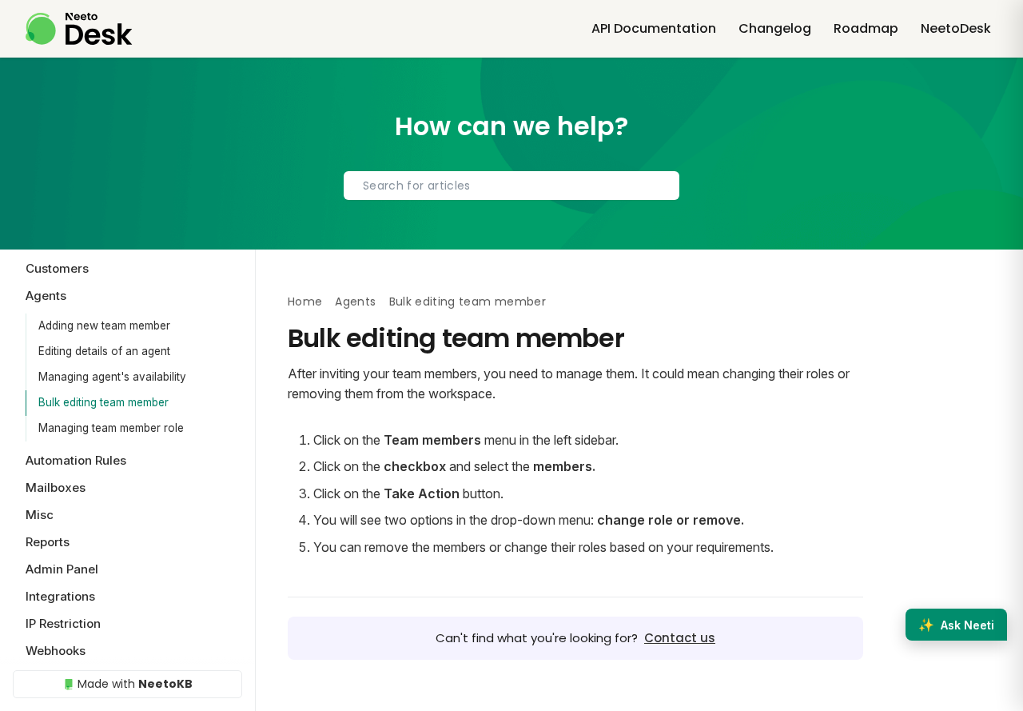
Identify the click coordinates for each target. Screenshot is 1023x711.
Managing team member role (111, 427)
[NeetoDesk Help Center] (79, 29)
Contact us (679, 637)
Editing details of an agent (104, 351)
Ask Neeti (956, 625)
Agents (355, 302)
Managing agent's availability (112, 376)
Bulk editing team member (103, 402)
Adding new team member (104, 325)
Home (305, 302)
